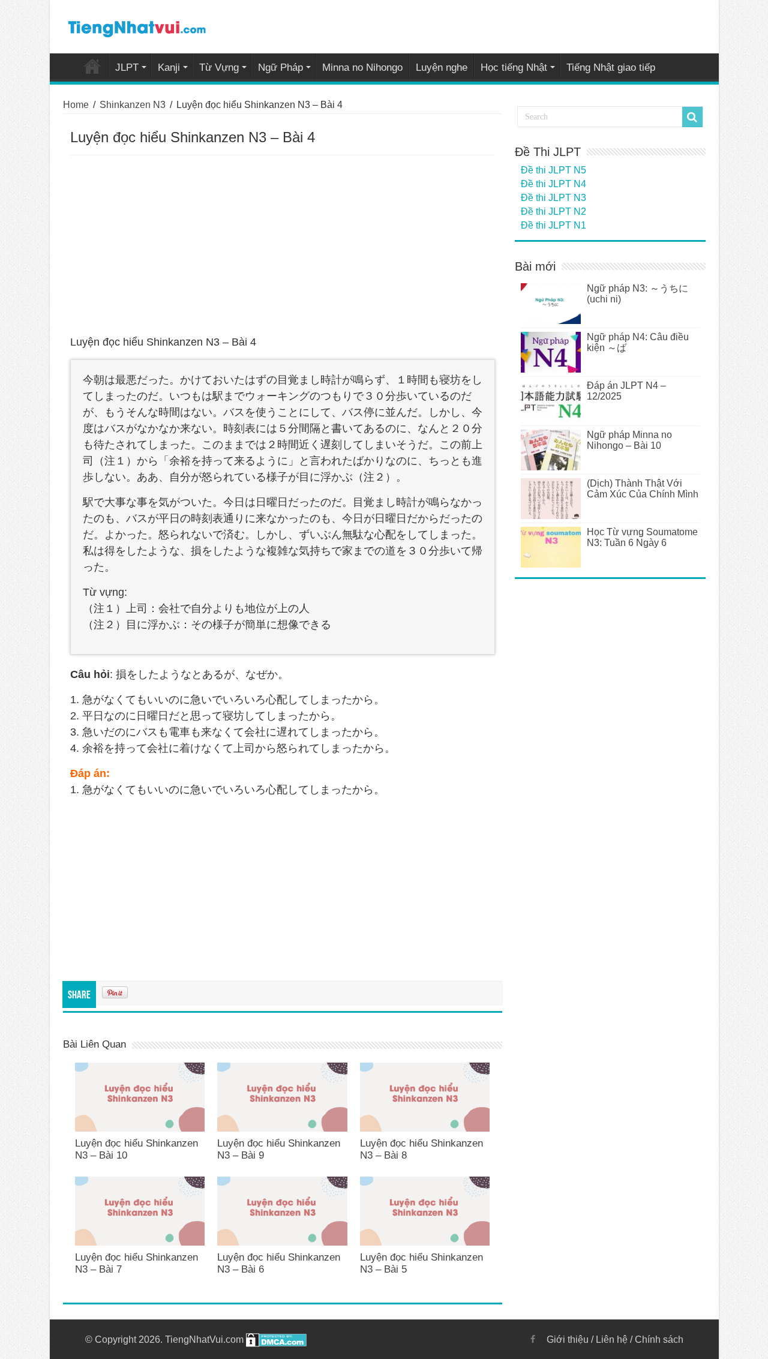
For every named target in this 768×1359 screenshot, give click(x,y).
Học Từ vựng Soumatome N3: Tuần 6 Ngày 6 (642, 537)
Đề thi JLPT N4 (553, 184)
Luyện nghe (441, 67)
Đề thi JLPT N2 (553, 211)
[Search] (692, 117)
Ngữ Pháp (280, 67)
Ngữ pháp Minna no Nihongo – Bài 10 (629, 440)
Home (92, 66)
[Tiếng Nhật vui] (136, 26)
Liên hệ (612, 1339)
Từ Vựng (219, 67)
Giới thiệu (568, 1339)
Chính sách (659, 1339)
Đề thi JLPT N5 (553, 170)
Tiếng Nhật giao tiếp (610, 67)
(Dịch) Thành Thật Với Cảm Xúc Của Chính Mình (642, 488)
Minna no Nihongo (362, 67)
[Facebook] (532, 1339)
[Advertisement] (282, 245)
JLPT (127, 67)
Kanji (169, 67)
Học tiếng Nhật (514, 67)
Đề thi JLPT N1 (553, 225)
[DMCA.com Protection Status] (276, 1339)
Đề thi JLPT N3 (553, 198)
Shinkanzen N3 (133, 105)
